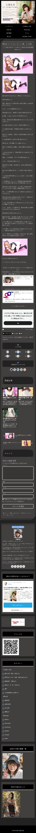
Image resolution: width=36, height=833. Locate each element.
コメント (5, 465)
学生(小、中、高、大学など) (12, 685)
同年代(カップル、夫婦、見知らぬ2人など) (16, 677)
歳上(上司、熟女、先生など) (12, 673)
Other (6, 738)
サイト (4, 493)
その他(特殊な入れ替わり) (12, 692)
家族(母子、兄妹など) (10, 681)
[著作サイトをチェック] (11, 369)
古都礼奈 (18, 539)
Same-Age (7, 723)
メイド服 (16, 333)
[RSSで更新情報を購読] (24, 369)
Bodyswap (6, 715)
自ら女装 (7, 708)
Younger (7, 734)
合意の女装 (8, 704)
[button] (18, 356)
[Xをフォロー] (14, 369)
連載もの (7, 711)
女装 (21, 333)
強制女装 (7, 700)
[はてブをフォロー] (18, 369)
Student (7, 731)
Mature (7, 719)
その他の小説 (7, 333)
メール (4, 487)
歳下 (6, 688)
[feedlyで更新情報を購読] (21, 369)
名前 (3, 481)
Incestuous (8, 727)
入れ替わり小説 (7, 669)
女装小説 (5, 696)
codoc (31, 329)
